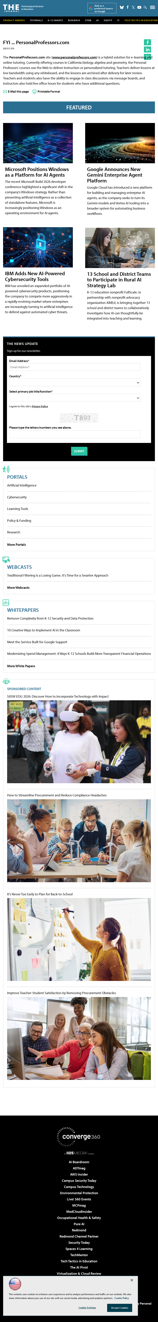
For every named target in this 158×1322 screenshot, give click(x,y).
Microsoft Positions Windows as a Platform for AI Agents (37, 172)
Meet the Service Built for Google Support (37, 642)
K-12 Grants (55, 20)
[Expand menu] (152, 8)
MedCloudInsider (79, 1211)
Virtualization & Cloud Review (79, 1273)
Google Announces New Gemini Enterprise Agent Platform (114, 175)
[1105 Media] (79, 1153)
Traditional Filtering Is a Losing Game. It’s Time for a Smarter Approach (57, 575)
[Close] (132, 1280)
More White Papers (21, 666)
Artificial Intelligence (21, 485)
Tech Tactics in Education (79, 1261)
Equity (108, 20)
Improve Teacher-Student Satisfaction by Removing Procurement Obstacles (61, 993)
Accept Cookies (119, 1307)
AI (97, 20)
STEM (88, 20)
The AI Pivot (79, 1267)
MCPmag (79, 1205)
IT (118, 20)
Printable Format (49, 91)
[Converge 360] (79, 1137)
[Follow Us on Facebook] (127, 7)
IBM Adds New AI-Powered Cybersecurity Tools (35, 276)
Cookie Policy (121, 1298)
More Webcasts (18, 587)
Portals (17, 476)
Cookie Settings (87, 1307)
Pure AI (79, 1224)
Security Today (79, 1242)
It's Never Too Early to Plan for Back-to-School (40, 894)
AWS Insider (79, 1174)
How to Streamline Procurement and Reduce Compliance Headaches (57, 795)
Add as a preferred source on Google (103, 8)
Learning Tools (17, 508)
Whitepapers (23, 609)
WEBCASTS (19, 566)
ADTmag (79, 1168)
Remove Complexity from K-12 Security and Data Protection (50, 618)
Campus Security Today (79, 1180)
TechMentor (79, 1255)
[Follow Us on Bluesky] (122, 7)
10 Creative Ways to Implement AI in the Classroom (43, 630)
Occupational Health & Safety (79, 1217)
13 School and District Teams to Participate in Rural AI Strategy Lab (119, 279)
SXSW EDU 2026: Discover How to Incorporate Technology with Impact (58, 696)
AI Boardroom (79, 1162)
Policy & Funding (19, 520)
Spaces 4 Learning (79, 1248)
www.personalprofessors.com (74, 57)
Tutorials (36, 20)
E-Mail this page (18, 91)
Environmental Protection (79, 1193)
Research (74, 20)
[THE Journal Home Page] (23, 7)
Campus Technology (79, 1186)
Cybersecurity (17, 497)
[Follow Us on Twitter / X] (133, 7)
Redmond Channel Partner (79, 1236)
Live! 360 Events (79, 1199)
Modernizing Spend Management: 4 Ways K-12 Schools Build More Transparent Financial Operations (79, 653)
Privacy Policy (40, 406)
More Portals (16, 544)
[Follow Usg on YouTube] (139, 7)
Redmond (79, 1230)
